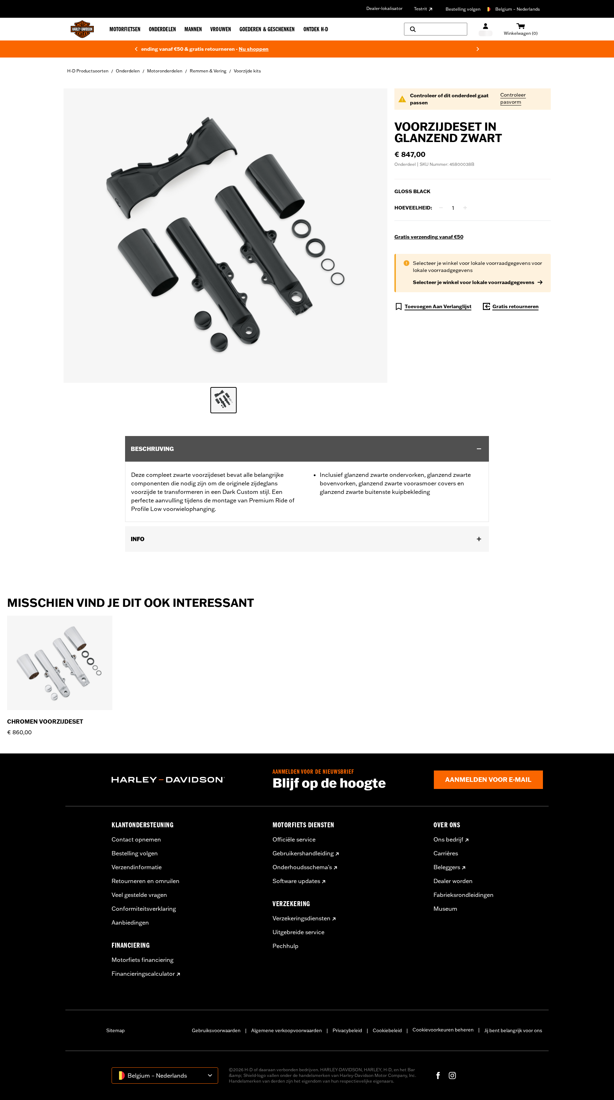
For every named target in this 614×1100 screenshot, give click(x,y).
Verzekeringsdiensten (301, 918)
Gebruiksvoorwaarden (216, 1030)
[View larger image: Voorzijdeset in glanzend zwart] (225, 234)
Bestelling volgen (463, 9)
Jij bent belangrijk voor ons (513, 1030)
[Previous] (136, 49)
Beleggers (446, 867)
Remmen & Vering (208, 70)
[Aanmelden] (485, 29)
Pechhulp (285, 945)
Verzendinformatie (137, 867)
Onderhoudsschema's (302, 867)
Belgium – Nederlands (517, 9)
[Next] (477, 49)
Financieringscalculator (143, 973)
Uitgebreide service (298, 932)
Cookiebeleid (387, 1030)
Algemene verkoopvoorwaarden (286, 1030)
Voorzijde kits (247, 70)
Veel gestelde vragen (139, 894)
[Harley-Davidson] (186, 780)
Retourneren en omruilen (145, 880)
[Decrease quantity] (441, 207)
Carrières (445, 853)
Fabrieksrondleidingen (463, 894)
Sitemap (115, 1030)
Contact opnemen (136, 839)
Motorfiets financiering (142, 959)
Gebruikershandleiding (303, 853)
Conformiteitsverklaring (144, 908)
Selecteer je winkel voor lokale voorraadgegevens (473, 282)
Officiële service (294, 839)
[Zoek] (435, 29)
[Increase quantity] (465, 207)
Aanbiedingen (130, 922)
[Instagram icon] (452, 1075)
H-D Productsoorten (87, 70)
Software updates (296, 880)
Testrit (420, 8)
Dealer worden (453, 880)
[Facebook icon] (438, 1075)
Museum (445, 908)
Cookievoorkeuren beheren (443, 1030)
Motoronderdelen (164, 70)
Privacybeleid (347, 1030)
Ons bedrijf (448, 839)
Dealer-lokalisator (384, 8)
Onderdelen (128, 70)
